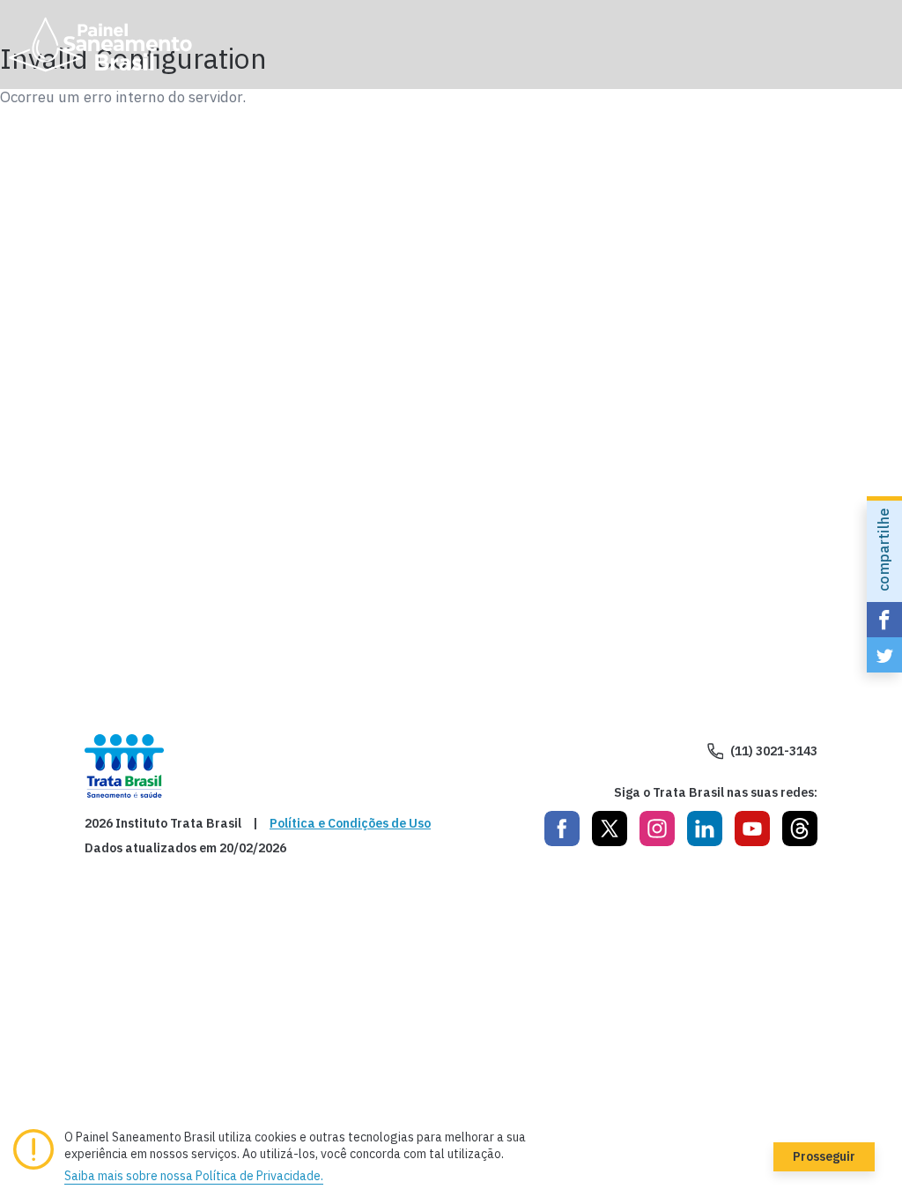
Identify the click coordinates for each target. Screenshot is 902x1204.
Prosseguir (824, 1156)
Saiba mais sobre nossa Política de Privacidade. (193, 1176)
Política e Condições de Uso (350, 823)
